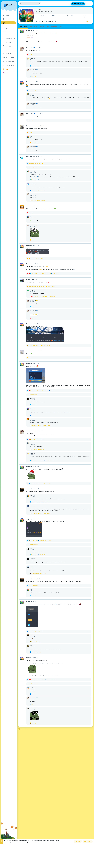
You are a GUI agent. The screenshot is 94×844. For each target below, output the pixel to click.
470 (42, 17)
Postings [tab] (42, 26)
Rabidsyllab (29, 206)
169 (84, 17)
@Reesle (52, 498)
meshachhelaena (30, 156)
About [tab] (60, 26)
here (60, 675)
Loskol (31, 419)
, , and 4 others (40, 483)
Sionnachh (32, 443)
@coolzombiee (33, 412)
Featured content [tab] (52, 26)
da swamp (50, 11)
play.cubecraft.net (78, 3)
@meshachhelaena (34, 174)
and (36, 163)
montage (41, 269)
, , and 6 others (42, 390)
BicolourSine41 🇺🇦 (30, 47)
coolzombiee (32, 398)
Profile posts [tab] (23, 26)
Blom (31, 645)
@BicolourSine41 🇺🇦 (34, 176)
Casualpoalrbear (30, 351)
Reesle (31, 505)
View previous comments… (32, 167)
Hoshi (31, 548)
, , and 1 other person (46, 273)
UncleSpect (32, 687)
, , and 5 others (42, 540)
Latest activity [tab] (33, 26)
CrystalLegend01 (30, 279)
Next (26, 728)
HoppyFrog (29, 30)
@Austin (47, 604)
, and (38, 258)
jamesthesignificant (31, 125)
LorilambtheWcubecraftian (35, 94)
